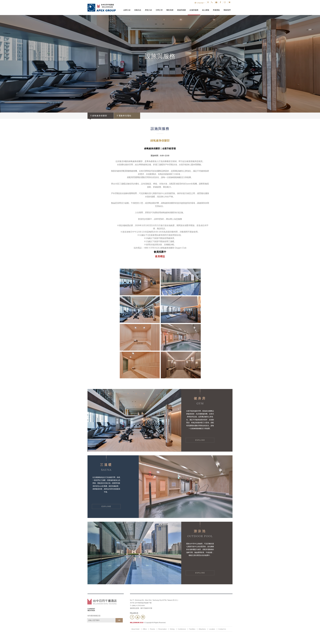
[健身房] (134, 420)
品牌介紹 (126, 8)
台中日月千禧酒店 (102, 8)
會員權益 (160, 256)
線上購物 (205, 8)
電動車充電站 (125, 116)
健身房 (200, 398)
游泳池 (200, 531)
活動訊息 (137, 8)
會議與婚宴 (181, 8)
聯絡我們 (227, 8)
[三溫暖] (185, 486)
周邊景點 (216, 8)
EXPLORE (200, 440)
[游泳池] (134, 553)
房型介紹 (148, 8)
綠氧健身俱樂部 (99, 116)
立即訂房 (159, 8)
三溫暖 (106, 464)
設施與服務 (194, 8)
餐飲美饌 (169, 8)
